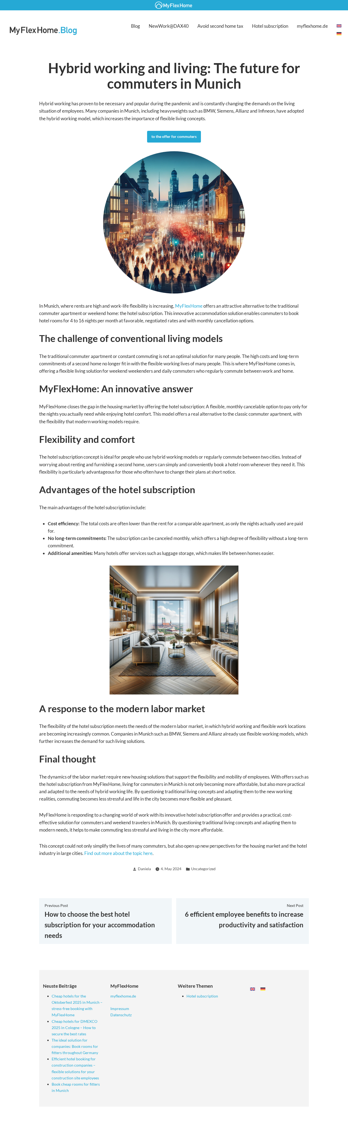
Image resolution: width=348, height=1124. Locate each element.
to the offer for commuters (174, 136)
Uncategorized (203, 868)
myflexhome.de (312, 26)
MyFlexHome (189, 306)
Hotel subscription (270, 26)
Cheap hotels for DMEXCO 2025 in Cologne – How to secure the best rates (74, 1027)
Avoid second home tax (220, 26)
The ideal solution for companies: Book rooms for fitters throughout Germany (75, 1046)
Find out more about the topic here (118, 853)
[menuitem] (339, 26)
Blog (135, 26)
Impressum (119, 1008)
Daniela (144, 868)
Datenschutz (121, 1014)
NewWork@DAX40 (169, 26)
